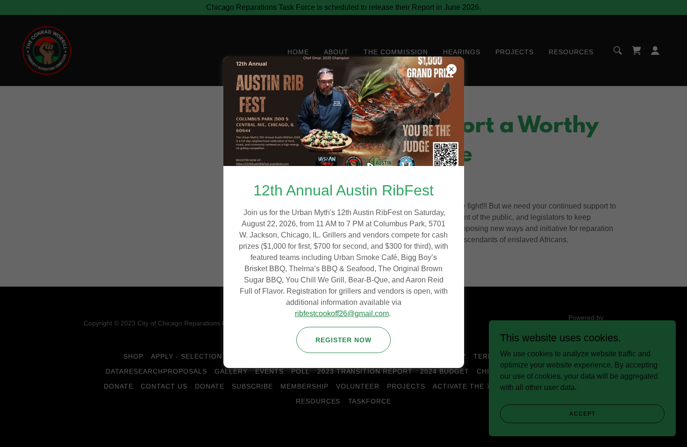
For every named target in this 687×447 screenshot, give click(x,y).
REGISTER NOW (343, 340)
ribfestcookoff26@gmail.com (342, 313)
